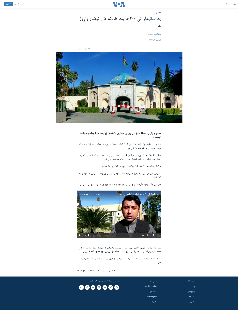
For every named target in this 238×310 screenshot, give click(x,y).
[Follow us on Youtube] (105, 287)
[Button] (83, 48)
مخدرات (157, 12)
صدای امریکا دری (20, 4)
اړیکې (193, 286)
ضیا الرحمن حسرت (154, 34)
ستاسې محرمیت (189, 302)
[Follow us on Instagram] (99, 287)
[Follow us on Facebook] (116, 287)
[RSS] (93, 287)
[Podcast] (87, 287)
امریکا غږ (153, 197)
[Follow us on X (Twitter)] (110, 287)
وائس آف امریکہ (151, 302)
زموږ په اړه (191, 292)
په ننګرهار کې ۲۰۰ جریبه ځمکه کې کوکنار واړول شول (138, 194)
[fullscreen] (148, 235)
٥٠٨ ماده (192, 297)
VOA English (152, 297)
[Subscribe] (81, 287)
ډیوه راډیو (153, 292)
